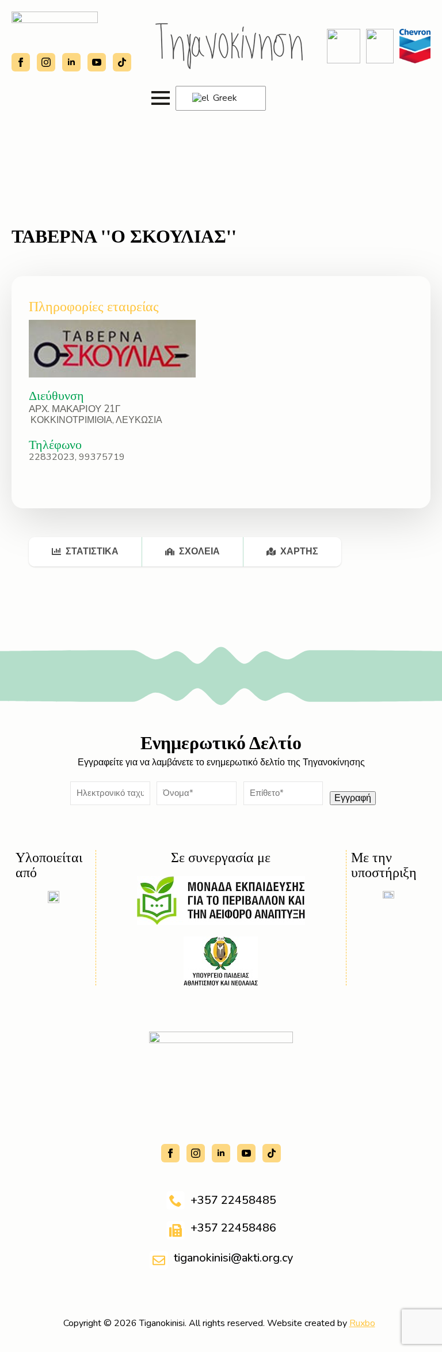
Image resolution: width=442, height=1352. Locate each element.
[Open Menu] (160, 98)
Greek (224, 98)
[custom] (122, 62)
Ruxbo (362, 1323)
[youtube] (96, 62)
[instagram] (46, 62)
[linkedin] (71, 62)
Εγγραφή (352, 798)
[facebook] (21, 62)
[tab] (85, 551)
